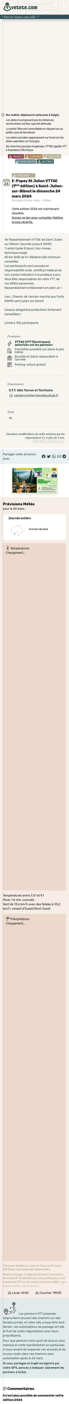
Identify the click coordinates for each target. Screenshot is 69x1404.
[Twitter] (49, 456)
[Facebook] (43, 456)
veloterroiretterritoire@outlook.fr (36, 395)
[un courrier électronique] (59, 456)
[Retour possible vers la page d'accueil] (20, 7)
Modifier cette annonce (49, 441)
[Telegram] (64, 456)
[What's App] (54, 456)
